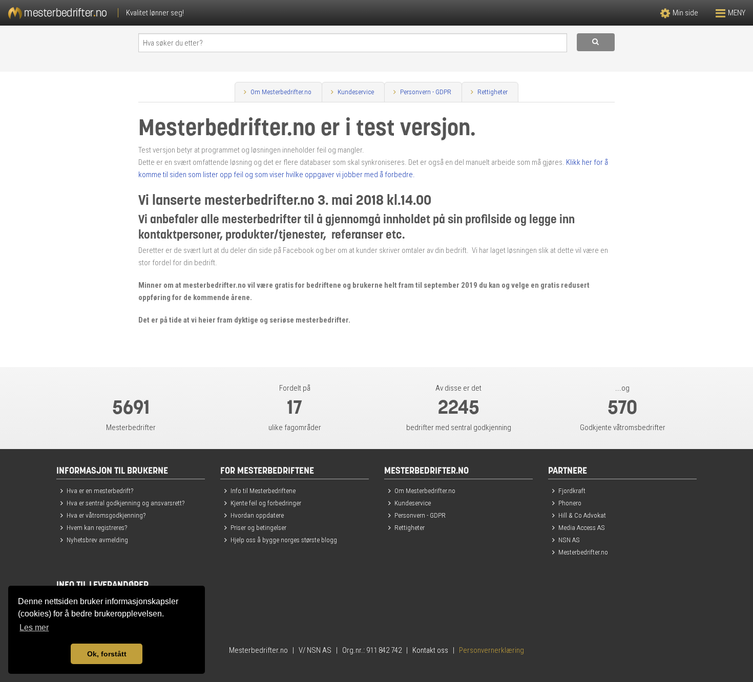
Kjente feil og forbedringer (266, 503)
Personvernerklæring (491, 650)
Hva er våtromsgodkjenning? (106, 515)
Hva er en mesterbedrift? (100, 490)
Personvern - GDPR (425, 92)
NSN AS (569, 540)
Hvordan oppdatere (257, 515)
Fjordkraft (571, 490)
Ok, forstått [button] (107, 654)
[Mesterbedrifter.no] (188, 13)
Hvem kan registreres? (97, 527)
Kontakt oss (430, 650)
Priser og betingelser (258, 527)
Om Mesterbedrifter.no (280, 92)
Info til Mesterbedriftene (263, 490)
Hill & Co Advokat (582, 515)
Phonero (569, 503)
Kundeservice (356, 92)
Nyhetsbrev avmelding (97, 540)
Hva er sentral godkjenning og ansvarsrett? (125, 503)
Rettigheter (492, 92)
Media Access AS (581, 527)
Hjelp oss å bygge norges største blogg (284, 540)
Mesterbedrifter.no (583, 552)
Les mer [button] (34, 627)
